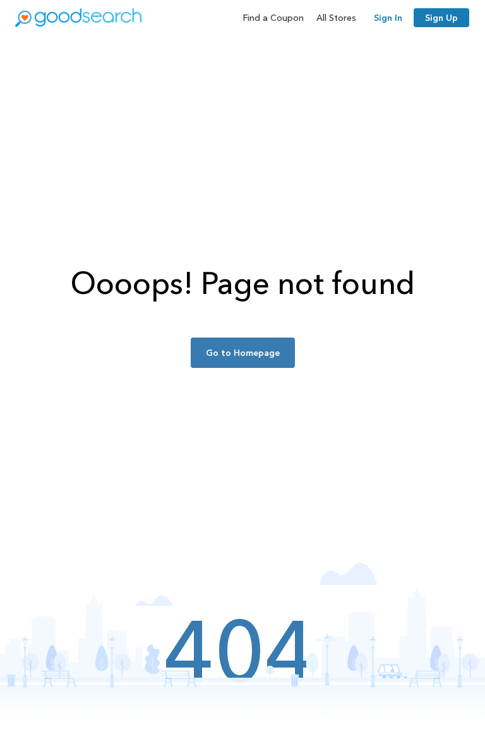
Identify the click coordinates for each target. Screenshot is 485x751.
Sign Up (441, 17)
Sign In (388, 17)
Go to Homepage (243, 352)
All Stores (336, 17)
